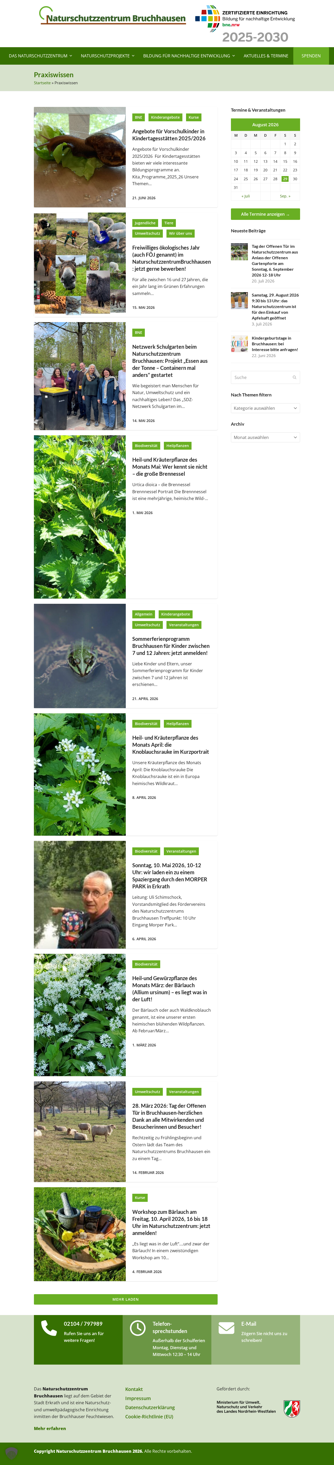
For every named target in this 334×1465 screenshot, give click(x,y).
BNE (138, 117)
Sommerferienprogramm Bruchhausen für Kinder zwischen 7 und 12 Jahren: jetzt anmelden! (171, 646)
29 (285, 179)
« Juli (246, 196)
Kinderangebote (165, 117)
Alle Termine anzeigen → (265, 214)
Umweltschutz (147, 233)
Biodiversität (146, 445)
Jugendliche (145, 223)
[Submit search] (294, 377)
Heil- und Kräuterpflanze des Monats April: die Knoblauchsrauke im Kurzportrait (170, 745)
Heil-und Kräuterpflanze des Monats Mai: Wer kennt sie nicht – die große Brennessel (169, 467)
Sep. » (285, 196)
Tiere (168, 223)
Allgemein (143, 614)
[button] (11, 1453)
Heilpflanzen (177, 445)
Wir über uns (180, 233)
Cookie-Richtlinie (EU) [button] (149, 1416)
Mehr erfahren (50, 1428)
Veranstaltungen (184, 625)
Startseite (42, 82)
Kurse (194, 117)
